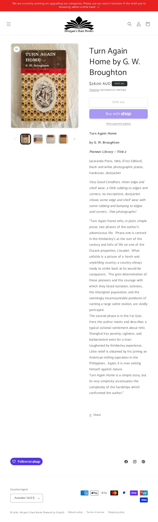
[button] (8, 24)
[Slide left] (14, 139)
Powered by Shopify (53, 512)
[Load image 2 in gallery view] (38, 139)
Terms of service (95, 512)
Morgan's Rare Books (31, 512)
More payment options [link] (118, 124)
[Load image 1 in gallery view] (25, 139)
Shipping (94, 90)
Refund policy (75, 512)
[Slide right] (74, 139)
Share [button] (97, 415)
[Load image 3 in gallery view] (50, 139)
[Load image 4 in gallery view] (63, 139)
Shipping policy (116, 512)
